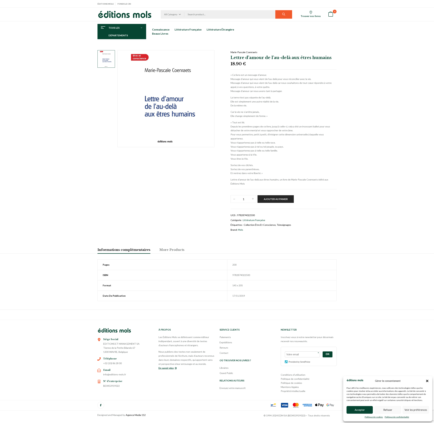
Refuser (387, 409)
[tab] (123, 250)
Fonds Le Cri (124, 4)
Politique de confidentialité (397, 417)
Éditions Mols (105, 4)
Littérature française (254, 220)
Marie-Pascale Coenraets (244, 52)
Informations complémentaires (123, 250)
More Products (171, 250)
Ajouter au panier (276, 199)
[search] (283, 14)
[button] (427, 381)
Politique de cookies (374, 417)
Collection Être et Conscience (260, 224)
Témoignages (284, 224)
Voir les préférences (416, 409)
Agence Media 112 (136, 415)
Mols (240, 229)
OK (328, 354)
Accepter (360, 409)
